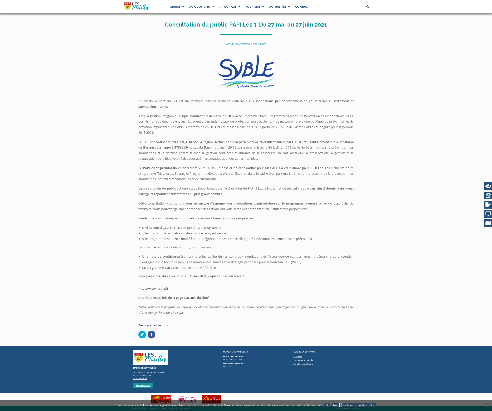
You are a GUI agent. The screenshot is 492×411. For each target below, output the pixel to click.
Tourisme (252, 6)
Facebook (297, 356)
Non (335, 405)
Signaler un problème (303, 364)
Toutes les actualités (303, 360)
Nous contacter (143, 385)
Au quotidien (199, 6)
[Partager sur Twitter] (142, 334)
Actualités (277, 6)
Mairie (175, 6)
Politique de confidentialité (359, 405)
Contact (302, 6)
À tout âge (227, 6)
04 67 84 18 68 (140, 378)
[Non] (487, 405)
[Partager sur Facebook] (151, 334)
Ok (327, 405)
